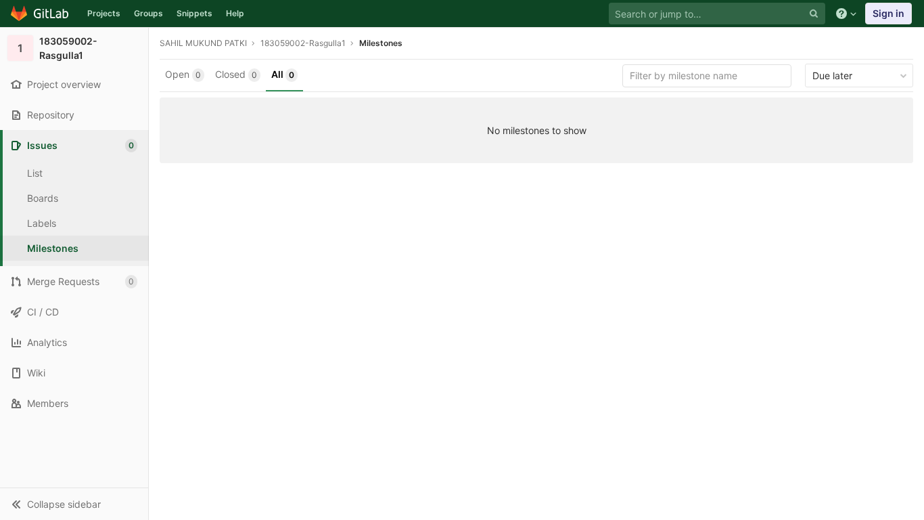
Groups (148, 13)
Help (235, 13)
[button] (74, 504)
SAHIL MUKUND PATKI (203, 43)
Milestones (380, 43)
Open (183, 74)
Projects (103, 13)
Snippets (194, 13)
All (282, 74)
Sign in (888, 13)
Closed (236, 74)
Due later (832, 75)
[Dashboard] (40, 13)
